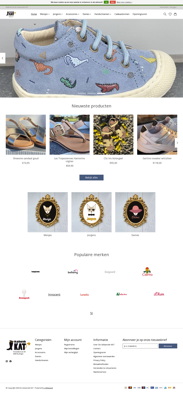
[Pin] (152, 388)
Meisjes (48, 235)
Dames (135, 235)
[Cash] (125, 388)
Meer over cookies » (124, 2)
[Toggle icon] (165, 14)
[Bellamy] (73, 272)
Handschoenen (41, 360)
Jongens (91, 235)
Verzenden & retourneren (104, 368)
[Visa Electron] (156, 388)
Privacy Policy (99, 360)
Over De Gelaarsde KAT (104, 344)
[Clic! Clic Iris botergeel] (113, 135)
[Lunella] (84, 294)
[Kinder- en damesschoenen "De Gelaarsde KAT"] (11, 14)
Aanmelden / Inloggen (168, 7)
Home (34, 14)
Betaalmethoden (100, 364)
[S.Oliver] (159, 294)
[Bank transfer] (139, 388)
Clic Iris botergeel (113, 158)
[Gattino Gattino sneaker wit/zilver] (157, 135)
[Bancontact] (148, 388)
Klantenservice (99, 371)
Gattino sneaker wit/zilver (157, 158)
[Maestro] (143, 388)
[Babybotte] (36, 272)
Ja (106, 2)
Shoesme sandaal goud (26, 158)
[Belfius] (161, 388)
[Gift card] (174, 388)
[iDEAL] (169, 388)
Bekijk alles (91, 177)
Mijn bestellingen (71, 348)
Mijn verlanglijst (71, 352)
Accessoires (40, 352)
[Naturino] (122, 294)
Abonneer (168, 346)
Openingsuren (140, 14)
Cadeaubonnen (122, 14)
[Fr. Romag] (24, 294)
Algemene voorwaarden (104, 356)
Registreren (69, 344)
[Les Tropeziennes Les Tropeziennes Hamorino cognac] (70, 135)
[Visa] (134, 388)
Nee (112, 2)
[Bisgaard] (110, 272)
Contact (96, 348)
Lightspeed (48, 388)
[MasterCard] (130, 388)
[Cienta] (147, 272)
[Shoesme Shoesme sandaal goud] (26, 135)
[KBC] (165, 388)
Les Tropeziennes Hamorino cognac (69, 160)
